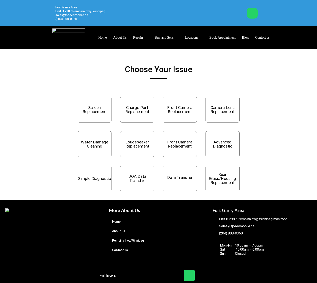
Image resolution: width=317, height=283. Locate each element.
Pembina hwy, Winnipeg (128, 240)
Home (102, 37)
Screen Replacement (95, 109)
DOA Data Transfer (137, 178)
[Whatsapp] (252, 13)
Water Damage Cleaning (94, 144)
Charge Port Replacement (137, 109)
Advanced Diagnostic (222, 144)
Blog (245, 37)
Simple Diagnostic (94, 178)
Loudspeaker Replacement (137, 144)
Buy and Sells (164, 37)
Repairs (138, 37)
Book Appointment (222, 37)
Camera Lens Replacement (222, 109)
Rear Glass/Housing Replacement (222, 178)
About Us (120, 37)
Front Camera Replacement (179, 109)
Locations (191, 37)
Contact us (262, 37)
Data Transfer (180, 177)
